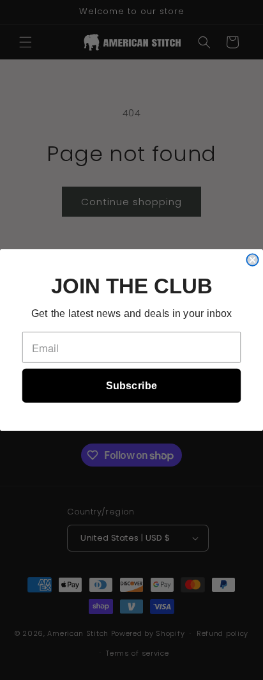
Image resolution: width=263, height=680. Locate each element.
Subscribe (131, 385)
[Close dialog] (252, 259)
